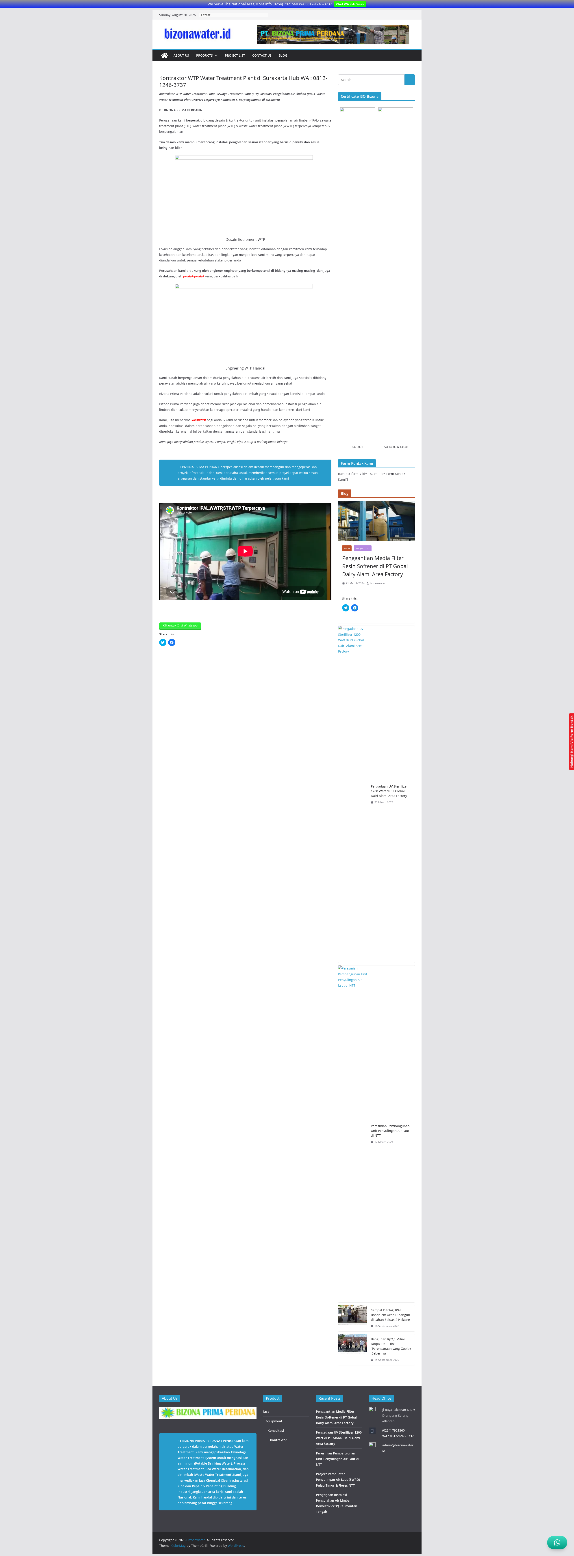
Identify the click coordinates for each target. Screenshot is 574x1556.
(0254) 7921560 (393, 1430)
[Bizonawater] (164, 55)
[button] (215, 55)
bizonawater (377, 583)
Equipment (273, 1421)
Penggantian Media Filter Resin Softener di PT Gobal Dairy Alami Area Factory (375, 566)
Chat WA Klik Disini (350, 4)
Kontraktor (278, 1440)
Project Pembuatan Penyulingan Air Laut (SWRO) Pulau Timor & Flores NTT (338, 1479)
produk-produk (193, 276)
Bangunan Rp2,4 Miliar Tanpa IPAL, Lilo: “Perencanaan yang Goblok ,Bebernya (391, 1346)
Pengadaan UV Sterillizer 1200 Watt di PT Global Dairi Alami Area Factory (389, 791)
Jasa (266, 1411)
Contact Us (262, 55)
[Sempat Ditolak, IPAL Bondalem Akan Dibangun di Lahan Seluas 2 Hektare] (352, 1318)
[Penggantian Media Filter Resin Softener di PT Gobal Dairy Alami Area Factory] (376, 521)
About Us (181, 55)
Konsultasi (276, 1430)
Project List (235, 55)
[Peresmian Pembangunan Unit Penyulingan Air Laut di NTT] (352, 1133)
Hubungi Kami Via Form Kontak (571, 742)
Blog (283, 55)
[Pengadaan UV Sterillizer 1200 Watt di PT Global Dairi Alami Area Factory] (352, 794)
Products (204, 55)
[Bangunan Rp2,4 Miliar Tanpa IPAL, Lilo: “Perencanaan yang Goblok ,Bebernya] (352, 1349)
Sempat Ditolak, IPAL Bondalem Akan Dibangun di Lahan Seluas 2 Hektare (390, 1315)
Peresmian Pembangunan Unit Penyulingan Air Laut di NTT (390, 1131)
